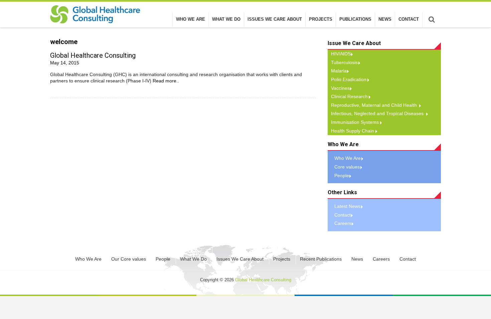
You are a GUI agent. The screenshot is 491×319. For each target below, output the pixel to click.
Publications (355, 19)
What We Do (226, 19)
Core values (347, 167)
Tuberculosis (344, 62)
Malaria (339, 70)
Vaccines (340, 88)
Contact (408, 19)
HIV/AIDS (341, 53)
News (384, 19)
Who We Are (190, 19)
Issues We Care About (275, 19)
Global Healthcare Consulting (93, 55)
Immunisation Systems (355, 122)
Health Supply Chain (352, 130)
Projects (320, 19)
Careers (342, 223)
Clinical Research (349, 96)
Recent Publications (321, 259)
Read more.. (166, 80)
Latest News (347, 206)
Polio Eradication (348, 79)
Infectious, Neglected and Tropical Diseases (377, 113)
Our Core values (128, 259)
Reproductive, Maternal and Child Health (374, 105)
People (341, 175)
